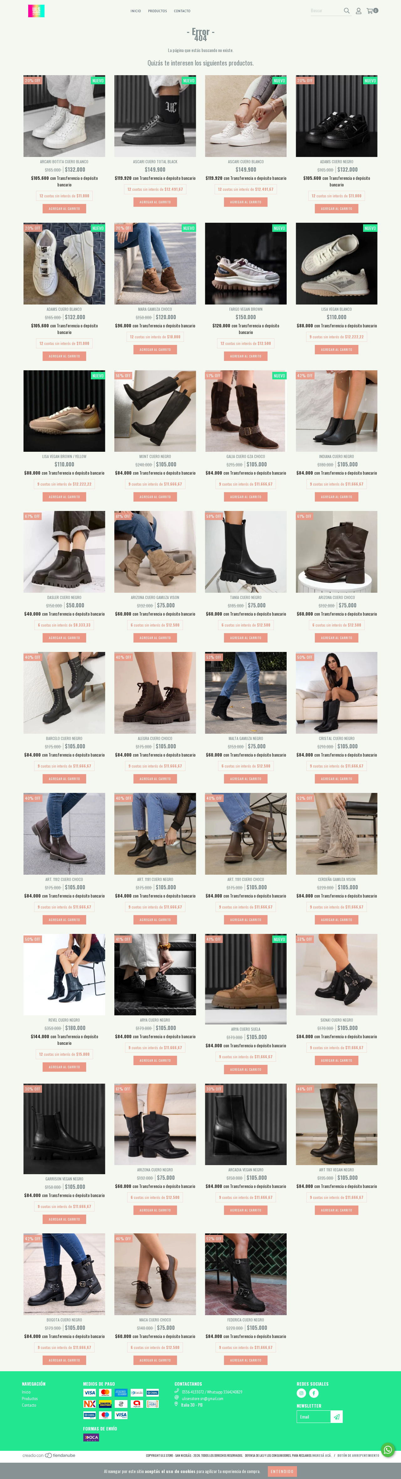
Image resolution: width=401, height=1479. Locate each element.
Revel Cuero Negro (64, 1020)
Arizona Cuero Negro (155, 1169)
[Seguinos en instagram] (301, 1393)
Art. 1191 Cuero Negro (155, 879)
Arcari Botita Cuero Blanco (64, 161)
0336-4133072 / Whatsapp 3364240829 (212, 1392)
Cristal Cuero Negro (337, 738)
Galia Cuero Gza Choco (246, 456)
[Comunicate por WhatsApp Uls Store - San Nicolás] (388, 1450)
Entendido (282, 1471)
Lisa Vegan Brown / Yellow (64, 456)
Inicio (136, 10)
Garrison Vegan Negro (64, 1178)
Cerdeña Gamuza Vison (337, 879)
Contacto (182, 10)
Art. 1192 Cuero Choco (64, 879)
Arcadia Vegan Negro (245, 1169)
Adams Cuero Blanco (64, 309)
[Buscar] (347, 10)
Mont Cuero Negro (155, 456)
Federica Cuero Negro (245, 1319)
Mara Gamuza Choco (155, 309)
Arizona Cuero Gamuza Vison (155, 597)
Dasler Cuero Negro (64, 597)
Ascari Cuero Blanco (246, 161)
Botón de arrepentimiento (358, 1455)
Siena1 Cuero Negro (336, 1020)
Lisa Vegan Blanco (336, 309)
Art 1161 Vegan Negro (336, 1169)
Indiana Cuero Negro (336, 456)
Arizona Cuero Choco (337, 597)
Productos (157, 10)
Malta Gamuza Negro (246, 738)
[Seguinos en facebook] (314, 1393)
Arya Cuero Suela (245, 1029)
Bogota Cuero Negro (64, 1319)
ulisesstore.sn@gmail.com (202, 1398)
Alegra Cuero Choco (155, 738)
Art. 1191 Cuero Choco (245, 879)
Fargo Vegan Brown (246, 309)
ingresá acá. (322, 1455)
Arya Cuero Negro (155, 1020)
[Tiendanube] (49, 1457)
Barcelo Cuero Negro (64, 738)
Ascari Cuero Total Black (155, 161)
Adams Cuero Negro (336, 161)
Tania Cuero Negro (246, 597)
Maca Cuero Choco (155, 1319)
